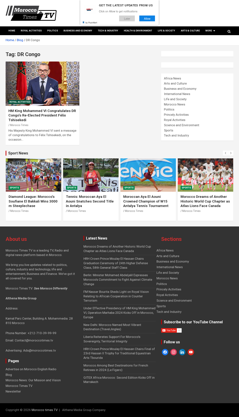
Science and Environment (181, 125)
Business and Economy (77, 30)
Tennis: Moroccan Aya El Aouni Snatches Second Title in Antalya (90, 201)
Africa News (172, 78)
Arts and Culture (175, 83)
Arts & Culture (190, 30)
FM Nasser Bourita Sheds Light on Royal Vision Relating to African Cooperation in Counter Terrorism (116, 296)
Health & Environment (138, 30)
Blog (9, 375)
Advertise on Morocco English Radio (31, 369)
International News (177, 94)
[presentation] (225, 153)
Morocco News (174, 104)
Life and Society (175, 99)
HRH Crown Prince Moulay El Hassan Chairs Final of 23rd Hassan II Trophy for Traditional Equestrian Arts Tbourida (119, 353)
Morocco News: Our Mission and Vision (33, 380)
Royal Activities (31, 30)
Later (127, 18)
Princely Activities (176, 114)
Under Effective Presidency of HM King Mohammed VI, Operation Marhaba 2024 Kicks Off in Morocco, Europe (119, 312)
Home (11, 30)
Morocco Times (19, 125)
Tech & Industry (108, 30)
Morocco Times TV (19, 386)
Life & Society (166, 30)
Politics (52, 30)
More (208, 30)
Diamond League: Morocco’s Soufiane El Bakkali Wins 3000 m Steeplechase (33, 201)
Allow (147, 18)
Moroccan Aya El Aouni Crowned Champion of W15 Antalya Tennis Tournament (145, 201)
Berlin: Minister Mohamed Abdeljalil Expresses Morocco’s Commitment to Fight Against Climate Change (117, 279)
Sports (168, 130)
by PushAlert (91, 22)
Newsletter (13, 391)
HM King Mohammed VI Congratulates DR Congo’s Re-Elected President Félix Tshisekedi (42, 115)
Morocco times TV (45, 410)
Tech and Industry (176, 135)
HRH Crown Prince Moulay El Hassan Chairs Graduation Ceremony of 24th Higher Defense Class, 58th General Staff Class (115, 263)
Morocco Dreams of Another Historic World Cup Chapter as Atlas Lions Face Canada (205, 201)
